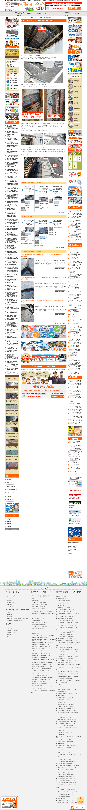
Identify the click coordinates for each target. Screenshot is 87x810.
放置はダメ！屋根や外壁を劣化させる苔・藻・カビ (68, 772)
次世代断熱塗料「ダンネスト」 (73, 356)
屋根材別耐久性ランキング (11, 289)
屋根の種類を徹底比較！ (72, 271)
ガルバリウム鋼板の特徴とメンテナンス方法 (12, 323)
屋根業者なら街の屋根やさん (13, 630)
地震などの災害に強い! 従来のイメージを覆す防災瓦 (68, 710)
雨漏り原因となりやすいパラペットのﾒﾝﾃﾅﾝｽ (12, 177)
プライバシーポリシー (12, 492)
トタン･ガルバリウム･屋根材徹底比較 (12, 312)
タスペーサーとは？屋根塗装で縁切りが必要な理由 (68, 671)
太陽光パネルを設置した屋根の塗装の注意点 (75, 295)
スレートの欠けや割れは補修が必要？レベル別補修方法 (69, 649)
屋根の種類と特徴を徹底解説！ (11, 126)
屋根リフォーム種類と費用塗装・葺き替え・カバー (75, 275)
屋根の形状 (9, 232)
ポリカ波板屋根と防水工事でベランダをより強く (75, 452)
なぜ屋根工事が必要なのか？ (75, 248)
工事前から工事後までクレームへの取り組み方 (75, 391)
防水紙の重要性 (10, 276)
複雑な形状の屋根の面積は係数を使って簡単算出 (67, 693)
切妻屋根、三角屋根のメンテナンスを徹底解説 (12, 239)
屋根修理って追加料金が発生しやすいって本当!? (75, 413)
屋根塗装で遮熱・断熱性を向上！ (64, 701)
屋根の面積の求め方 (11, 226)
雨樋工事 (76, 97)
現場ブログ (27, 17)
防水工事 (76, 103)
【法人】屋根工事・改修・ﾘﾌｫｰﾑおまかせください (75, 474)
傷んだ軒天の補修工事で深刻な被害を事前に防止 (12, 163)
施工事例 (29, 13)
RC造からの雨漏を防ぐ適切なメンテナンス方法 (67, 721)
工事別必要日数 (73, 317)
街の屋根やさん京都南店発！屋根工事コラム (16, 620)
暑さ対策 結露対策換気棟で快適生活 (11, 248)
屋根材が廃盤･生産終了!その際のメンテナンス (12, 300)
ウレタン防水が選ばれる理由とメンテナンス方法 (12, 170)
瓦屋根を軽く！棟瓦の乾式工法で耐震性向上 (66, 706)
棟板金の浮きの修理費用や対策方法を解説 (12, 146)
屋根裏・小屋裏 (10, 245)
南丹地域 (9, 523)
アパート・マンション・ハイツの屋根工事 (40, 631)
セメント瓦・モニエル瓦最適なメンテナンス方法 (12, 195)
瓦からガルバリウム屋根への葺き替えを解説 (75, 217)
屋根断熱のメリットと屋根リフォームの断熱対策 (12, 358)
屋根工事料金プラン (36, 600)
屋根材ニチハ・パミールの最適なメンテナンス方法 (75, 301)
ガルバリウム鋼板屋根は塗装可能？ (75, 221)
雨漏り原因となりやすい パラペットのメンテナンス (42, 664)
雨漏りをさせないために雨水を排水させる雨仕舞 (12, 258)
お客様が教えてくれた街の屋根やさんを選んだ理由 (17, 618)
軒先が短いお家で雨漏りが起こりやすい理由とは (12, 267)
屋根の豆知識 (10, 282)
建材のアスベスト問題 (12, 274)
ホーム (10, 13)
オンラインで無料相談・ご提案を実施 (40, 596)
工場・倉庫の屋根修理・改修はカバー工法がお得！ (75, 449)
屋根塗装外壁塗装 (76, 119)
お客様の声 (38, 13)
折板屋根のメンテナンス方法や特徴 (65, 652)
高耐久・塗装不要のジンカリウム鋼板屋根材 (12, 326)
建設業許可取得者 (11, 486)
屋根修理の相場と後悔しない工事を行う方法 (74, 255)
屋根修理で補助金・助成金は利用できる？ (74, 373)
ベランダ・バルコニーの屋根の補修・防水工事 (41, 626)
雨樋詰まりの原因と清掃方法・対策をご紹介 (41, 679)
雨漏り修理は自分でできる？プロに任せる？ (12, 139)
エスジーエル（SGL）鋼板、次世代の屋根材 (66, 761)
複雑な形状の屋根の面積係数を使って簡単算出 (12, 229)
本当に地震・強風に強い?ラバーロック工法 (13, 223)
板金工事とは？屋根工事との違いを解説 (12, 142)
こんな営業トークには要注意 (74, 400)
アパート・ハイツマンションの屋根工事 (74, 468)
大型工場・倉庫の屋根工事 (37, 630)
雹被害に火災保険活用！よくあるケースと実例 (75, 369)
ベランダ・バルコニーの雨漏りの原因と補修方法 (12, 188)
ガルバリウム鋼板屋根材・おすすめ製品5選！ (67, 623)
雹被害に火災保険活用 (62, 798)
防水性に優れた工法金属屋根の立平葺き (11, 216)
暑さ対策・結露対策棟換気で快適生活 (65, 697)
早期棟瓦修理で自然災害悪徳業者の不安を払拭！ (12, 202)
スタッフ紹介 (10, 482)
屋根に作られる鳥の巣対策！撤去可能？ (75, 462)
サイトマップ (10, 499)
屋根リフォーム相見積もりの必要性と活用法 (41, 646)
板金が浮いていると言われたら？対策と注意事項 (75, 410)
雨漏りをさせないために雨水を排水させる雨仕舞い (68, 784)
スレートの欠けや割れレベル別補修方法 (74, 281)
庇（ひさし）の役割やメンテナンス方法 (12, 344)
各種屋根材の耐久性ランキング (64, 752)
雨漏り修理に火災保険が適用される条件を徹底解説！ (68, 802)
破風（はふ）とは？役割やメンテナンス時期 (12, 372)
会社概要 (76, 13)
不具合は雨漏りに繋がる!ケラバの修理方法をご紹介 (68, 673)
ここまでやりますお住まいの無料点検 (67, 14)
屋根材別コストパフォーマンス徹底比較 (12, 286)
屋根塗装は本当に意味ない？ (11, 135)
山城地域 (9, 519)
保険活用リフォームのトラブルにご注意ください (75, 420)
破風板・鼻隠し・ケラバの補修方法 (65, 662)
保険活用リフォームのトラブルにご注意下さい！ (67, 767)
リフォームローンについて (37, 650)
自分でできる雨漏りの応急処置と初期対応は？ (75, 363)
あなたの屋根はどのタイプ (63, 598)
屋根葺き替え (77, 81)
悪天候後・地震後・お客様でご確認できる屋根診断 (68, 602)
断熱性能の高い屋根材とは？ (10, 355)
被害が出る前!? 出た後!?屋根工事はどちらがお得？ (75, 397)
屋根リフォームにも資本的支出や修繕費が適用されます (43, 651)
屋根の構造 (9, 149)
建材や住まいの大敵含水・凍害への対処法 (12, 252)
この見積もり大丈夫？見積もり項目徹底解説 (74, 394)
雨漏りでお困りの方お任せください (39, 604)
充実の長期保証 (10, 604)
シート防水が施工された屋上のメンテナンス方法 (12, 173)
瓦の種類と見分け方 (11, 264)
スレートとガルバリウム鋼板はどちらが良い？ (75, 211)
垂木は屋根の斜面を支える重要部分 (39, 657)
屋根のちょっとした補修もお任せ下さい (40, 606)
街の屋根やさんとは (11, 595)
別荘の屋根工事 (73, 471)
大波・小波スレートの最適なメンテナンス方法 (12, 205)
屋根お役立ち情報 (73, 323)
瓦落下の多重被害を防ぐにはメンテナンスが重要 (75, 330)
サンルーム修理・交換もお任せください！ (75, 446)
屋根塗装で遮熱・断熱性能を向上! (74, 359)
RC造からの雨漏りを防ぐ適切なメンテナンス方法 (13, 340)
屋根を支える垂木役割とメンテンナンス (12, 333)
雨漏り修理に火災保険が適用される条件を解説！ (75, 366)
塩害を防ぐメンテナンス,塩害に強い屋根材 (12, 293)
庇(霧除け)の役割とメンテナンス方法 (11, 209)
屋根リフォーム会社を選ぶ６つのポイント (75, 320)
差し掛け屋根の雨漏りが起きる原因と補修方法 (12, 242)
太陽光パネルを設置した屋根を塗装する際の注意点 (42, 686)
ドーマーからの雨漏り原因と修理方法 (12, 348)
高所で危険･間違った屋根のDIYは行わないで (66, 723)
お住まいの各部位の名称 (12, 128)
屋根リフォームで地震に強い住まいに (40, 622)
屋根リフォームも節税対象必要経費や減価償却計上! (75, 478)
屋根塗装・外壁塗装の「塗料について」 (66, 603)
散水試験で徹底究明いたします (38, 618)
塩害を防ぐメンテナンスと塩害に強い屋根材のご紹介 (68, 770)
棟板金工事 (76, 114)
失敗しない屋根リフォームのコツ (74, 252)
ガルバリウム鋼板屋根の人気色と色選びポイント (67, 636)
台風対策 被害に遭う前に (37, 620)
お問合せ (9, 496)
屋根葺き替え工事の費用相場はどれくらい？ (75, 258)
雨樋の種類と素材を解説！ (37, 685)
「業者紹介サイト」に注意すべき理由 (74, 423)
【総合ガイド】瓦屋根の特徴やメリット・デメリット (68, 640)
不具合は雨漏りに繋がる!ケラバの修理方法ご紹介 (12, 156)
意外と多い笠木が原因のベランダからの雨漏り (12, 159)
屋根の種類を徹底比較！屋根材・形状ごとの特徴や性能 (69, 642)
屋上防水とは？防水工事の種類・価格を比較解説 (12, 184)
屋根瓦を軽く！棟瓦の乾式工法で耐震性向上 (74, 340)
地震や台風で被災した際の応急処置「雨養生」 (12, 220)
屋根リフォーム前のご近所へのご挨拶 (74, 387)
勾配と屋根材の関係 (11, 255)
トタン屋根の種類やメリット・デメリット (74, 288)
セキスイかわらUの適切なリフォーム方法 (66, 609)
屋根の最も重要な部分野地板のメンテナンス (12, 280)
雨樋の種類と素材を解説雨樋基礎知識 (12, 362)
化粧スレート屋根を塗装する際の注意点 (74, 298)
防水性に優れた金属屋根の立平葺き (65, 763)
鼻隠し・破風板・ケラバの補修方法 (12, 152)
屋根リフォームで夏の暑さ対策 (38, 628)
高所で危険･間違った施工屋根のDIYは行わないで (13, 330)
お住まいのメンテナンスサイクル (64, 739)
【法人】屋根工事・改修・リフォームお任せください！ (43, 635)
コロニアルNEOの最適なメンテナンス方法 (75, 308)
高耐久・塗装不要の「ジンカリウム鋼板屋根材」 (67, 719)
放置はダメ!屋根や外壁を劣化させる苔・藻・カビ (12, 296)
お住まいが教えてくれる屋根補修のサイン (75, 265)
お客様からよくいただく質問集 (64, 607)
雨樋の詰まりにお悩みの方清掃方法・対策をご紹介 (75, 455)
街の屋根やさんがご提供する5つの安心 (19, 14)
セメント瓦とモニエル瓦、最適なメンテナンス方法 (68, 656)
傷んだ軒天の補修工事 (62, 734)
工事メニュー (57, 13)
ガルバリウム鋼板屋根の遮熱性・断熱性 (75, 224)
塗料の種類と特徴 (74, 490)
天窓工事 (76, 125)
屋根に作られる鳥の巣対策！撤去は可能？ (40, 683)
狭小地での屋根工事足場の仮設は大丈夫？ (74, 311)
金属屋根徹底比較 (61, 757)
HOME (22, 17)
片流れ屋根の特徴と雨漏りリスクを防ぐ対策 (12, 235)
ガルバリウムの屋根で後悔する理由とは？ (12, 316)
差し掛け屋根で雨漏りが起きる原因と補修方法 (67, 782)
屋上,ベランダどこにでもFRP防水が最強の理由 (12, 180)
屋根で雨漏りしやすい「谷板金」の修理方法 (12, 261)
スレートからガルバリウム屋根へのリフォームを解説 (75, 214)
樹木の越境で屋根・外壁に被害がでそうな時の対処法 (75, 417)
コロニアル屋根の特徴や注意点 (73, 285)
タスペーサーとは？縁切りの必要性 (11, 166)
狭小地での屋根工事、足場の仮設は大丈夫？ (66, 618)
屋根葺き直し (77, 108)
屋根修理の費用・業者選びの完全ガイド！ (12, 132)
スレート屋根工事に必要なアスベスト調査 (66, 714)
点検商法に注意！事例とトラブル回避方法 (40, 609)
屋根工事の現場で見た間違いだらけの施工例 (74, 350)
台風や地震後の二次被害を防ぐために (75, 336)
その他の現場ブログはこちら (60, 323)
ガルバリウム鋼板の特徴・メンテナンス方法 (66, 717)
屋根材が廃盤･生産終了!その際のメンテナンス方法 (68, 676)
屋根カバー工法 (77, 86)
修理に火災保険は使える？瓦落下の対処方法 (75, 333)
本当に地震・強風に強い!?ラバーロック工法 (66, 778)
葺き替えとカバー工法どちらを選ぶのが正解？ (75, 268)
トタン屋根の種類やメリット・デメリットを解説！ (68, 651)
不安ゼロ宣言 (10, 600)
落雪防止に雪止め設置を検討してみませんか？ (41, 672)
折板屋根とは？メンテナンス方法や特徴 (75, 291)
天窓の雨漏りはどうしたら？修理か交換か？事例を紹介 (69, 664)
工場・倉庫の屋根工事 (74, 465)
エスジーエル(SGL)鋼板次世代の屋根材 (12, 319)
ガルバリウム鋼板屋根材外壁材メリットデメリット (75, 237)
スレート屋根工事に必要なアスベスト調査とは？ (12, 365)
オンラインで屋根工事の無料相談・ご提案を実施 (75, 381)
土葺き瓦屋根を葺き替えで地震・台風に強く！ (12, 198)
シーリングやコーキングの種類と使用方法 (12, 212)
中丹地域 (9, 526)
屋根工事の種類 (75, 76)
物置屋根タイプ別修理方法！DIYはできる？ (74, 442)
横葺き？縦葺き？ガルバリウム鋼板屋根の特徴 (75, 234)
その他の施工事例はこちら (61, 212)
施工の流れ (48, 13)
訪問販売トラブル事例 (74, 403)
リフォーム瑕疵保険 (11, 602)
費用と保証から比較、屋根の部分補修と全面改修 (75, 262)
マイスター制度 (10, 606)
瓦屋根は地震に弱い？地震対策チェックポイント (75, 343)
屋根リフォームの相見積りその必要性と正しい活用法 (75, 384)
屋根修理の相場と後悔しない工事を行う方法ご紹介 (42, 642)
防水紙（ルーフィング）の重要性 (64, 747)
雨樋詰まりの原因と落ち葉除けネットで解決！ (75, 459)
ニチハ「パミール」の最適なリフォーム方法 (66, 611)
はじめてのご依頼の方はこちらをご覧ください (41, 595)
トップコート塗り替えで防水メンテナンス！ (12, 369)
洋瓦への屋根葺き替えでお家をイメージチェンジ (12, 303)
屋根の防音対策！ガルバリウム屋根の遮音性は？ (75, 240)
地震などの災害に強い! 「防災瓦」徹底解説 (74, 346)
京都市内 (9, 521)
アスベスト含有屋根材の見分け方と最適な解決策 (12, 271)
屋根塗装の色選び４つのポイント (73, 353)
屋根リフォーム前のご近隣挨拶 (38, 608)
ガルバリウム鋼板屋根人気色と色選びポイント (75, 227)
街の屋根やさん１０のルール (13, 598)
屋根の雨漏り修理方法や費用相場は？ (12, 337)
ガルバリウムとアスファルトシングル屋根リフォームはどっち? (13, 307)
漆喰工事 (76, 92)
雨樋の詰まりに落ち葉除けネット (39, 681)
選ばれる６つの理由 (11, 596)
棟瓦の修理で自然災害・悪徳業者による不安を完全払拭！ (69, 680)
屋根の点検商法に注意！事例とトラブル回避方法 (75, 407)
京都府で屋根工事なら (12, 489)
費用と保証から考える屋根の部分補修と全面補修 (42, 653)
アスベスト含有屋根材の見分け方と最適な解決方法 (68, 712)
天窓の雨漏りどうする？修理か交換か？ (12, 351)
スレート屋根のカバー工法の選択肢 (75, 278)
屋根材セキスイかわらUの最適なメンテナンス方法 (75, 304)
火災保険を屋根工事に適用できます (39, 624)
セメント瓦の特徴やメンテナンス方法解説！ (12, 191)
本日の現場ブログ (10, 616)
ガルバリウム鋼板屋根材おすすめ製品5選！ (75, 230)
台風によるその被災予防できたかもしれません (75, 326)
